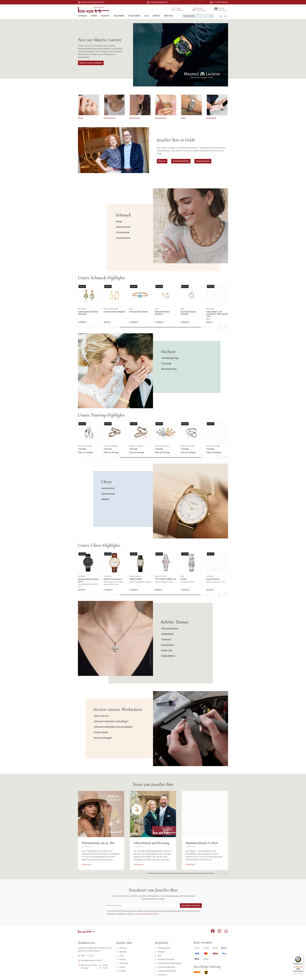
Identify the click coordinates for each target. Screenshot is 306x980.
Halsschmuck (109, 118)
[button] (211, 16)
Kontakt (200, 8)
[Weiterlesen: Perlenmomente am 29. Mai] (101, 814)
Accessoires (211, 118)
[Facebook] (213, 931)
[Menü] (302, 956)
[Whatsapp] (226, 931)
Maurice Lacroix (135, 576)
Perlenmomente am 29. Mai (98, 843)
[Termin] (216, 9)
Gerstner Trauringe (85, 446)
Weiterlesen (86, 864)
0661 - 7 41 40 (87, 955)
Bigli (130, 309)
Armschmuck (160, 118)
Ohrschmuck (134, 118)
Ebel (182, 576)
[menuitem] (82, 16)
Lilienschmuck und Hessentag (151, 843)
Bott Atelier (82, 309)
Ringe (80, 118)
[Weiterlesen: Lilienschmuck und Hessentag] (153, 814)
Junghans (107, 576)
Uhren (183, 118)
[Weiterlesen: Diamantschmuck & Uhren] (205, 814)
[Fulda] (173, 9)
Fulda (178, 8)
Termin (221, 8)
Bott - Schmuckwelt (111, 309)
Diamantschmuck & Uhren (202, 843)
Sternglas (81, 576)
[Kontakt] (194, 9)
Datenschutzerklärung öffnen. (146, 914)
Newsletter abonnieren (190, 905)
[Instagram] (219, 931)
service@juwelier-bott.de (91, 960)
